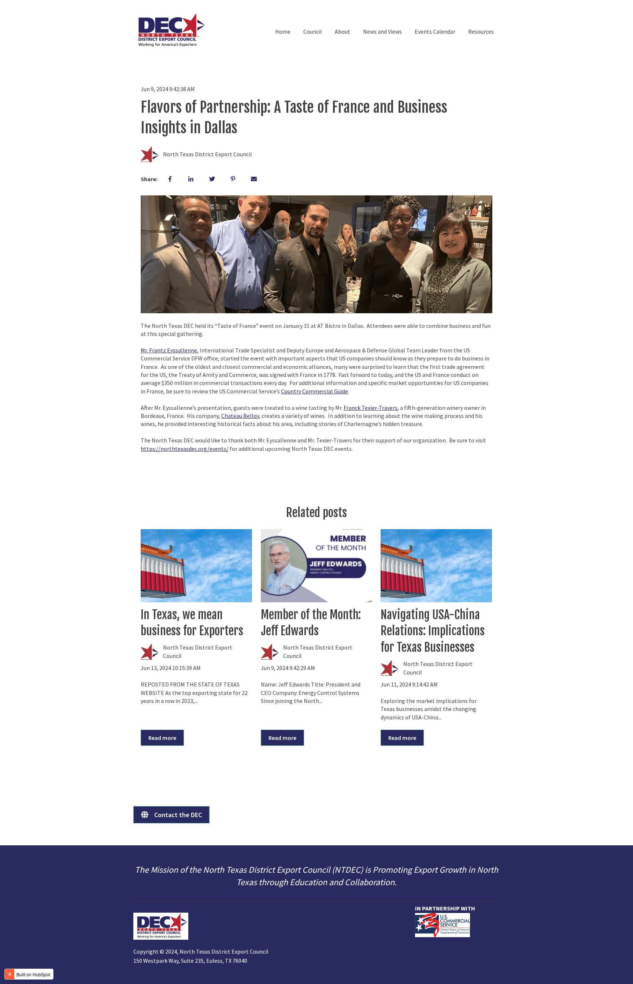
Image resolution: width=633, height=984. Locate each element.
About (342, 31)
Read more (162, 737)
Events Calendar (435, 31)
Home (282, 31)
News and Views (382, 31)
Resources (481, 31)
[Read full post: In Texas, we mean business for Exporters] (196, 565)
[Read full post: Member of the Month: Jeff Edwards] (316, 565)
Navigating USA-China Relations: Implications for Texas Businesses (433, 631)
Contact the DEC (178, 815)
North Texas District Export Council (207, 154)
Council (312, 31)
